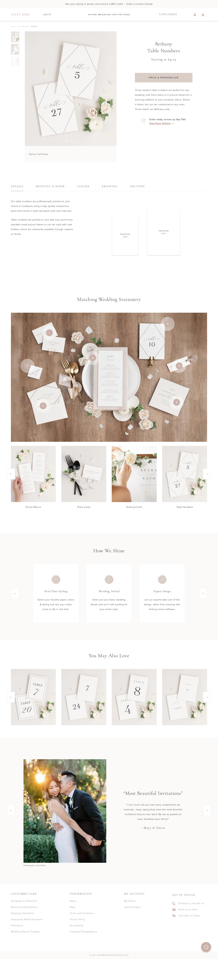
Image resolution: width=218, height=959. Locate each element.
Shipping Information (22, 913)
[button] (206, 947)
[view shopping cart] (203, 15)
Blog (72, 907)
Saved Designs (132, 907)
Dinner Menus (33, 507)
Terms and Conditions (82, 913)
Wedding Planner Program (25, 931)
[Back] (25, 88)
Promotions (17, 925)
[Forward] (116, 88)
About (73, 901)
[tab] (17, 187)
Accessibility (76, 925)
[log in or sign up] (195, 15)
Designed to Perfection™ (24, 901)
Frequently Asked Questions (27, 919)
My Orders (130, 901)
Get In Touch (183, 895)
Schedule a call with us (191, 903)
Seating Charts (134, 507)
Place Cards (83, 507)
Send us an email (188, 909)
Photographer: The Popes (34, 865)
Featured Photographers (83, 931)
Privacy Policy (77, 919)
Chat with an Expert (189, 915)
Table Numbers (184, 507)
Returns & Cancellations (24, 907)
